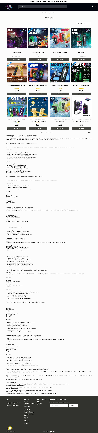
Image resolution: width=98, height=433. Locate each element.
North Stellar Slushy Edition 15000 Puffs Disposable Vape (60, 51)
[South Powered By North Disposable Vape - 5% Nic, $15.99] (17, 107)
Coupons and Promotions (29, 403)
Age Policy (26, 401)
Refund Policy (27, 409)
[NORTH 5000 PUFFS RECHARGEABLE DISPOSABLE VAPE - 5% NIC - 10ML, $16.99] (60, 72)
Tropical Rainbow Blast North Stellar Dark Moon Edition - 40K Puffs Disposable (81, 121)
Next (89, 132)
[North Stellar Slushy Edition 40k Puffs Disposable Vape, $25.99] (60, 107)
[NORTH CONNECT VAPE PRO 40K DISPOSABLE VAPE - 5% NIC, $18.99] (38, 38)
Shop (25, 418)
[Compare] (16, 81)
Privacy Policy (27, 406)
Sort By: (78, 23)
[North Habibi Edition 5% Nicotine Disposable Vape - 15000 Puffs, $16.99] (17, 72)
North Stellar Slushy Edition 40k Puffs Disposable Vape (60, 120)
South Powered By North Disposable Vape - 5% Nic (16, 120)
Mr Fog (38, 401)
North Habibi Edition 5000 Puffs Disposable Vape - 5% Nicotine (38, 120)
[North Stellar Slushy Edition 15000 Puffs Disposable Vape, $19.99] (60, 38)
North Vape (20, 371)
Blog (25, 420)
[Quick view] (14, 81)
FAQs (25, 405)
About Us (26, 417)
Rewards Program (28, 411)
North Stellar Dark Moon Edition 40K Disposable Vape (16, 51)
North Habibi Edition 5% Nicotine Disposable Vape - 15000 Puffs (17, 86)
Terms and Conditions (28, 414)
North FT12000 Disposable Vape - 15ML (38, 85)
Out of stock (38, 59)
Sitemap (25, 423)
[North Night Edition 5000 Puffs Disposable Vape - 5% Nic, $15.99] (81, 72)
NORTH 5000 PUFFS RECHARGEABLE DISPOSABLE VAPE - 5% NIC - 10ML (60, 86)
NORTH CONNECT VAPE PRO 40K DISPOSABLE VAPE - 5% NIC (38, 51)
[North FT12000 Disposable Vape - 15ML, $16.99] (38, 72)
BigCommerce (12, 431)
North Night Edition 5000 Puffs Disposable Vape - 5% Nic (81, 86)
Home (25, 415)
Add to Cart (81, 128)
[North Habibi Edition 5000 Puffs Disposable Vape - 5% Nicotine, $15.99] (38, 107)
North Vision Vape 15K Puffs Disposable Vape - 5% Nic (81, 51)
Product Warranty (27, 408)
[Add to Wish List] (19, 81)
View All (38, 405)
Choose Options (16, 59)
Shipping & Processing (28, 412)
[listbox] (85, 23)
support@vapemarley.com (13, 405)
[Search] (65, 6)
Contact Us (26, 421)
